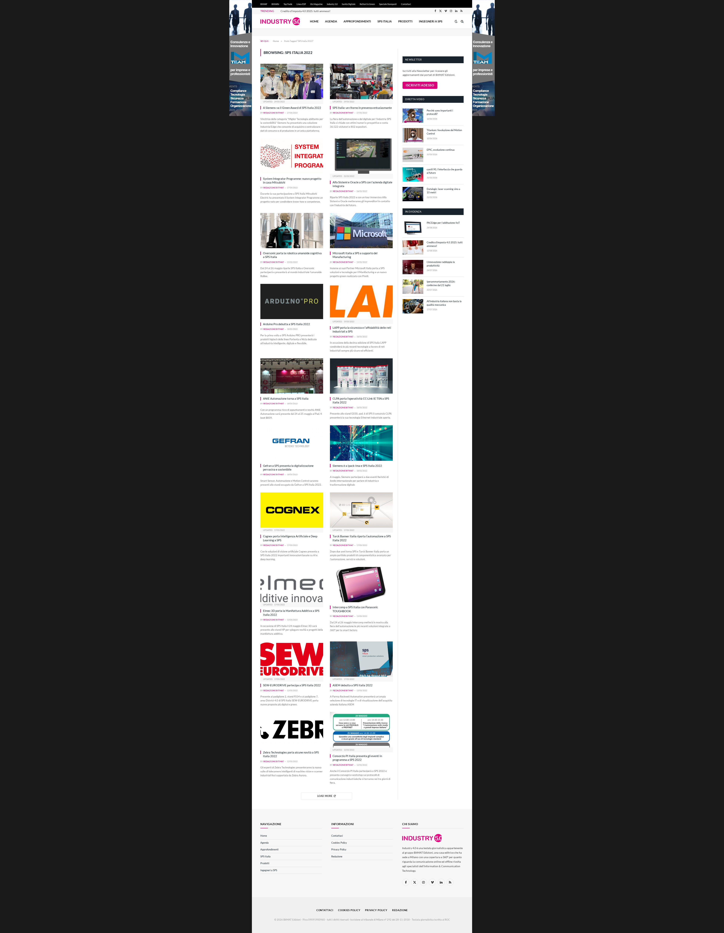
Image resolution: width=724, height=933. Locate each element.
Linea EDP (301, 4)
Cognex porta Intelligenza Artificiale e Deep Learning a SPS (290, 538)
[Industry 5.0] (280, 21)
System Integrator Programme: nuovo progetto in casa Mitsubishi (292, 180)
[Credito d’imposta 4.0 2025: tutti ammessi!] (413, 247)
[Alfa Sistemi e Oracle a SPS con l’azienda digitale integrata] (361, 156)
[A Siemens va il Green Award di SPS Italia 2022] (291, 81)
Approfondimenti (357, 21)
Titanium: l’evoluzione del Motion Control (444, 132)
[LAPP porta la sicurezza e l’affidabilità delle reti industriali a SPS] (361, 301)
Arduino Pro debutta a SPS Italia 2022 (286, 324)
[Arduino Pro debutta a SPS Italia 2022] (291, 301)
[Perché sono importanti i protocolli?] (413, 115)
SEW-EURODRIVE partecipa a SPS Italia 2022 (292, 685)
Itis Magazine (316, 4)
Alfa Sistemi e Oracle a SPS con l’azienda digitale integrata (362, 184)
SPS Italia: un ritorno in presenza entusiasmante (362, 107)
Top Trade (288, 4)
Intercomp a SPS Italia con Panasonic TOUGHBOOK (355, 609)
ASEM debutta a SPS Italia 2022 (353, 685)
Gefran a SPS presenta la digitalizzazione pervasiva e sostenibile (288, 467)
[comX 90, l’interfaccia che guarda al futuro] (413, 174)
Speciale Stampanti (388, 4)
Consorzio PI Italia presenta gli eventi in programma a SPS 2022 (357, 757)
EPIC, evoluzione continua (441, 149)
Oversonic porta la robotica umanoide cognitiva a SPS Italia (292, 255)
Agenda (331, 21)
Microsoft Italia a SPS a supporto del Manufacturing (355, 255)
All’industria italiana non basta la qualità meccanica (444, 303)
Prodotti (405, 21)
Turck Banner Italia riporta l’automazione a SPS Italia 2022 (362, 538)
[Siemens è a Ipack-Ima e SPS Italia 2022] (361, 443)
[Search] (462, 21)
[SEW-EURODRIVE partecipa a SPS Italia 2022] (291, 659)
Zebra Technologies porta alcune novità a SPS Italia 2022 (291, 754)
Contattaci (406, 4)
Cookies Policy (339, 842)
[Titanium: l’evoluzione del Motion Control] (413, 135)
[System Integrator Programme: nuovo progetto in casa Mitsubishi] (291, 156)
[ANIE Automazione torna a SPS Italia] (291, 376)
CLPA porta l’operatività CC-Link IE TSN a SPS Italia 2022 (361, 400)
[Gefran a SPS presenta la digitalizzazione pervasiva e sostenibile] (291, 443)
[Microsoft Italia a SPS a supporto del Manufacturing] (361, 230)
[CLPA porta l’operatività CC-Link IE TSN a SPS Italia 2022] (361, 376)
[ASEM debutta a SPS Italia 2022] (361, 659)
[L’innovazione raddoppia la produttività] (413, 267)
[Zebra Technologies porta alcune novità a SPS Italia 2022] (291, 729)
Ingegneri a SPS (430, 21)
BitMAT (263, 4)
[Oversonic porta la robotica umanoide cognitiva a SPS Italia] (291, 230)
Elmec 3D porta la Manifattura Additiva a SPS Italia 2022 (291, 612)
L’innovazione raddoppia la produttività (441, 263)
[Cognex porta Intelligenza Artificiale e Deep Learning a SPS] (291, 510)
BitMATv (275, 4)
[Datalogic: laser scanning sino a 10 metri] (413, 194)
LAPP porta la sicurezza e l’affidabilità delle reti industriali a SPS (362, 329)
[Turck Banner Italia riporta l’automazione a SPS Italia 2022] (361, 510)
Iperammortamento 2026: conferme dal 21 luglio (441, 283)
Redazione (336, 856)
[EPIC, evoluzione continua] (413, 155)
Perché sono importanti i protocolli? (440, 112)
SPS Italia (384, 21)
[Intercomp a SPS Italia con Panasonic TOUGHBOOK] (361, 584)
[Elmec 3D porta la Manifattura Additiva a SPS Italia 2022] (291, 584)
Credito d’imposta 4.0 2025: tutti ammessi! (306, 11)
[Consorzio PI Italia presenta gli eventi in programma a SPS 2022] (361, 729)
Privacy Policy (338, 849)
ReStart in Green (367, 4)
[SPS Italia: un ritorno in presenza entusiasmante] (361, 81)
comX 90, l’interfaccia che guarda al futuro (444, 171)
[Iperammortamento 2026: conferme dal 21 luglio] (413, 287)
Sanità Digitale (348, 4)
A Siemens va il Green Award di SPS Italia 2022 (292, 107)
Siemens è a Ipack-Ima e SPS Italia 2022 (357, 465)
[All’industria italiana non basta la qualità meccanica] (413, 306)
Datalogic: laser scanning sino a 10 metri (443, 190)
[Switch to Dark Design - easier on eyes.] (456, 21)
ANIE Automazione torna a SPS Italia (285, 398)
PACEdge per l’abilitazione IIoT (443, 222)
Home (314, 21)
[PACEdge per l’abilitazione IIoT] (413, 228)
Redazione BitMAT (273, 112)
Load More (324, 795)
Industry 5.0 (332, 4)
